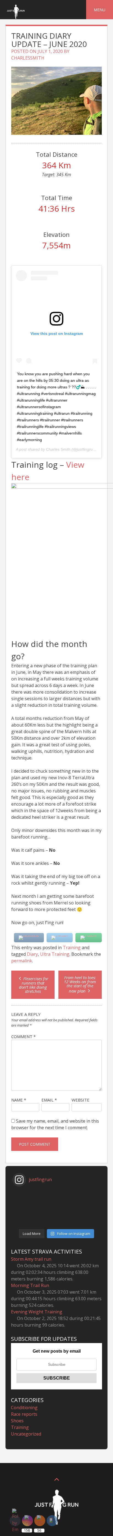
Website (80, 1100)
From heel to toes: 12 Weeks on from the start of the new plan (80, 984)
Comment (23, 1036)
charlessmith (27, 58)
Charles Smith (58, 449)
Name (18, 1100)
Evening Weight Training (36, 1312)
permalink (21, 961)
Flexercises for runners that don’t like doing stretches (33, 985)
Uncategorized (26, 1434)
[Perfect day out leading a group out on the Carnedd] (56, 1208)
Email (49, 1100)
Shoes (17, 1421)
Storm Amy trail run (31, 1259)
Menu (99, 9)
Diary (32, 954)
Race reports (24, 1414)
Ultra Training (54, 954)
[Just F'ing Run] (15, 18)
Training (72, 947)
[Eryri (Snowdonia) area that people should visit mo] (56, 1194)
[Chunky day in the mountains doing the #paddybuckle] (56, 1201)
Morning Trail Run (30, 1285)
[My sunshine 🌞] (56, 1223)
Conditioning (24, 1408)
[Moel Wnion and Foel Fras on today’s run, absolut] (56, 1215)
